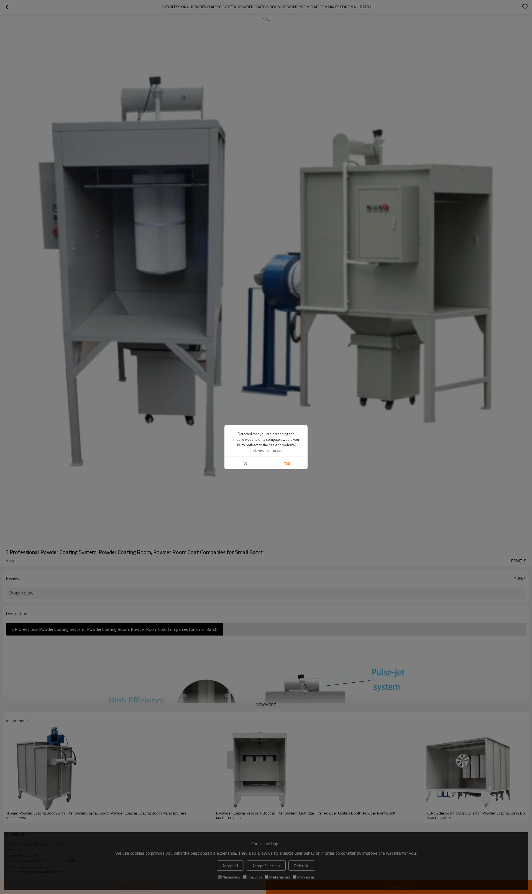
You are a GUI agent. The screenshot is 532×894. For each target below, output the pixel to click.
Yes (287, 463)
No (245, 463)
